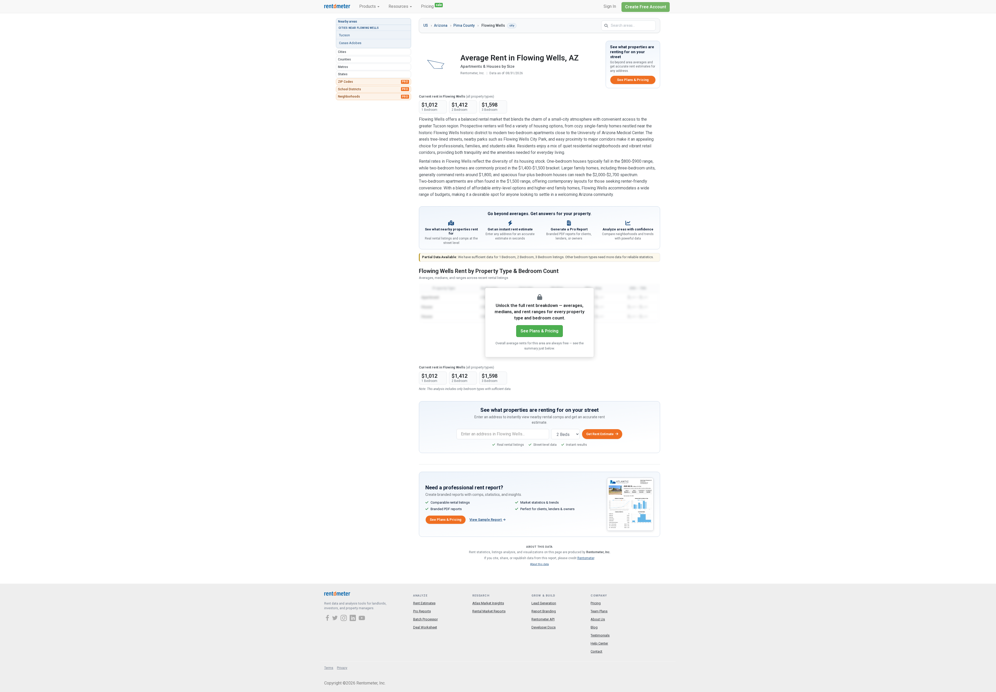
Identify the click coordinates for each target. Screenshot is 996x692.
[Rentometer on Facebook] (328, 618)
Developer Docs (543, 627)
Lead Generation (543, 603)
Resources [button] (399, 6)
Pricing (431, 6)
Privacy (342, 668)
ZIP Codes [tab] (373, 82)
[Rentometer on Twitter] (335, 618)
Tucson (344, 35)
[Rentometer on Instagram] (344, 618)
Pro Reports (422, 611)
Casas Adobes (350, 43)
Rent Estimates (424, 603)
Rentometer (585, 558)
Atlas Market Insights (488, 603)
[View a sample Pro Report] (630, 504)
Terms (328, 668)
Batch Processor (425, 619)
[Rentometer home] (337, 6)
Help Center (599, 643)
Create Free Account (645, 6)
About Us (598, 619)
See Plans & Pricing (633, 80)
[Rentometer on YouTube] (362, 618)
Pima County (464, 25)
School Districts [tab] (373, 89)
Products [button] (368, 6)
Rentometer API (543, 619)
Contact (596, 651)
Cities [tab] (342, 52)
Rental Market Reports (489, 611)
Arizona (440, 25)
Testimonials (600, 635)
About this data (539, 564)
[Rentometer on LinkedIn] (353, 618)
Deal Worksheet (425, 627)
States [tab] (343, 74)
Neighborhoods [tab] (373, 96)
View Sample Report (485, 520)
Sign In (610, 6)
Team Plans (599, 611)
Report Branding (543, 611)
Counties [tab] (344, 59)
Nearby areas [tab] (347, 21)
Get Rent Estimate (600, 434)
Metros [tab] (343, 67)
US (425, 25)
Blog (594, 627)
